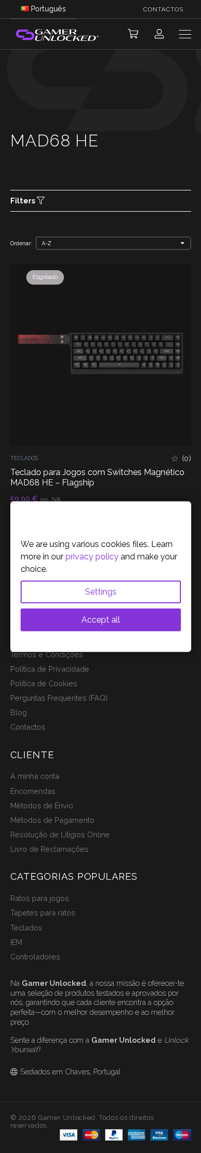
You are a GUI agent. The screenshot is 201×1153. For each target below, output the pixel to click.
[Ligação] (159, 33)
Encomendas (33, 791)
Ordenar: (21, 243)
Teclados (24, 458)
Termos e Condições (46, 654)
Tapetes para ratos (42, 912)
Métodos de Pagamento (52, 820)
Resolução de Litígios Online (60, 834)
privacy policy (92, 556)
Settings (100, 591)
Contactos (27, 726)
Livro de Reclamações (49, 849)
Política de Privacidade (49, 668)
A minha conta (34, 776)
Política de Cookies (43, 683)
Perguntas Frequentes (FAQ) (59, 697)
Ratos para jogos (39, 898)
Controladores (35, 956)
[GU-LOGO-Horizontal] (56, 34)
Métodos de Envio (41, 805)
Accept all (100, 619)
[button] (133, 34)
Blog (18, 712)
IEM (16, 942)
